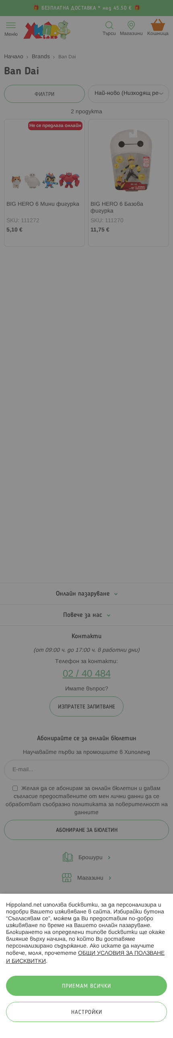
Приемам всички (86, 986)
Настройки (86, 1012)
